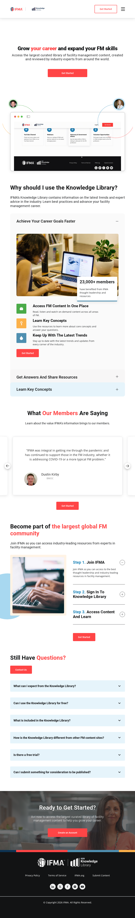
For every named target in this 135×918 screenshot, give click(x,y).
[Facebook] (67, 887)
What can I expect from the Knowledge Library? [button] (45, 686)
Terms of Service (57, 875)
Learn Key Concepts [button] (34, 389)
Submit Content (101, 875)
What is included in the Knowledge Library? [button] (42, 720)
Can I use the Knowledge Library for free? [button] (41, 703)
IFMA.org (79, 875)
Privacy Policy (32, 875)
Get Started (106, 9)
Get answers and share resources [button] (46, 377)
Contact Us (21, 669)
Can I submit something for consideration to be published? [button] (52, 772)
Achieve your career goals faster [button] (45, 221)
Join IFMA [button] (89, 562)
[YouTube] (82, 887)
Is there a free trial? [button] (27, 755)
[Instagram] (75, 887)
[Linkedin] (53, 887)
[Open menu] (123, 9)
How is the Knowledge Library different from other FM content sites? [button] (59, 737)
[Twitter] (60, 887)
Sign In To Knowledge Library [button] (89, 594)
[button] (8, 466)
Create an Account (67, 832)
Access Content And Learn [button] (94, 614)
